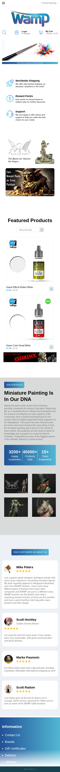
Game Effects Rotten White (19, 287)
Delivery (10, 755)
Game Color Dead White (18, 345)
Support (20, 111)
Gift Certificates (15, 748)
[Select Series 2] (30, 50)
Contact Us (12, 735)
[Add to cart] (51, 288)
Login (24, 31)
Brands (10, 742)
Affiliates (10, 762)
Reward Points (24, 96)
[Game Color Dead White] (30, 319)
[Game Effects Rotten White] (30, 261)
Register (27, 34)
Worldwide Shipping (27, 80)
